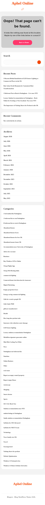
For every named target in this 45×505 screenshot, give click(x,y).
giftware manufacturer (10, 309)
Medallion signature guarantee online (15, 337)
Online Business (8, 361)
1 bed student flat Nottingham (12, 213)
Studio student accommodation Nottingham (16, 418)
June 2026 (6, 146)
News (5, 347)
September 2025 (9, 189)
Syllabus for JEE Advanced (11, 423)
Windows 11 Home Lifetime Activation (15, 466)
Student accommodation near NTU (14, 408)
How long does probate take (12, 318)
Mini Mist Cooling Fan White (12, 342)
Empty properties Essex (10, 290)
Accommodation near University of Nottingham (18, 247)
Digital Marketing (9, 285)
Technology (7, 432)
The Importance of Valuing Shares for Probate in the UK (20, 105)
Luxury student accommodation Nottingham (17, 332)
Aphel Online (22, 3)
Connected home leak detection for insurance (17, 280)
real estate (6, 370)
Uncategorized (7, 446)
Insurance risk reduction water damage (15, 323)
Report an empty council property (13, 375)
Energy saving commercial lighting (14, 294)
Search (6, 56)
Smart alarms (7, 394)
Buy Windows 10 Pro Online (12, 261)
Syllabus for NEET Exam (11, 427)
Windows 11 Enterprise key (11, 461)
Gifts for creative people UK (12, 299)
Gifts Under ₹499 (8, 304)
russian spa (6, 385)
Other (5, 366)
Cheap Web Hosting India (11, 271)
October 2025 (8, 184)
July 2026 (6, 141)
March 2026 (7, 160)
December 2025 (8, 174)
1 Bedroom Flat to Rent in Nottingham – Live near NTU (20, 93)
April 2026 (7, 155)
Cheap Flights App (9, 266)
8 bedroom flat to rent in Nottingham (14, 223)
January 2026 (8, 170)
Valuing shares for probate (11, 451)
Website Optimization (10, 456)
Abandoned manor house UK (12, 242)
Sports (5, 399)
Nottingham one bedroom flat (12, 351)
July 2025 (6, 193)
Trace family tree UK (10, 437)
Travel (5, 442)
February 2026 (8, 165)
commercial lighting (9, 275)
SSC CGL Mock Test (9, 404)
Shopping (6, 389)
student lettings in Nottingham (12, 413)
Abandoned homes (9, 228)
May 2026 (6, 151)
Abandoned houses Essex (11, 232)
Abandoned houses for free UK (12, 237)
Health (5, 313)
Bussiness (6, 256)
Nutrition (6, 356)
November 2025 (8, 179)
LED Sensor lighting (9, 328)
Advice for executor (9, 251)
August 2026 (7, 136)
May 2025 (6, 198)
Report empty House (9, 380)
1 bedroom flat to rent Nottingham (14, 218)
